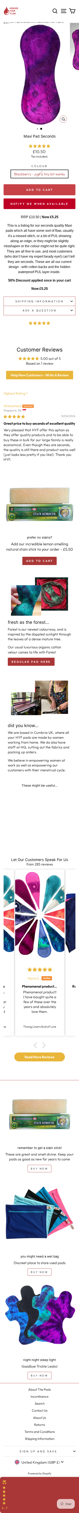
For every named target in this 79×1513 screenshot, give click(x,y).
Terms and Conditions (39, 1432)
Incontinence (39, 1396)
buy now (39, 1168)
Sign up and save (38, 1451)
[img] (14, 416)
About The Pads (39, 1389)
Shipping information (39, 301)
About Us (39, 1418)
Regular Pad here (31, 661)
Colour (39, 166)
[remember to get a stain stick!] (39, 1116)
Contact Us (39, 1410)
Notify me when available (40, 203)
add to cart (39, 560)
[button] (39, 146)
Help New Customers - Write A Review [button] (39, 375)
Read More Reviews (39, 1057)
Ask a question (40, 310)
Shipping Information (39, 1439)
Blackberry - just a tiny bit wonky (39, 174)
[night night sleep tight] (39, 1319)
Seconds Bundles (23, 22)
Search (39, 1403)
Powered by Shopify (39, 1473)
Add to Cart (39, 189)
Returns (39, 1425)
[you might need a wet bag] (39, 1215)
